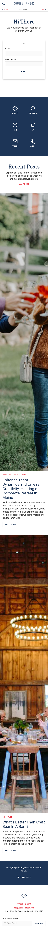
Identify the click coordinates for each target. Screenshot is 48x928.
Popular (7, 475)
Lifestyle (7, 817)
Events (16, 475)
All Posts (24, 184)
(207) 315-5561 (24, 904)
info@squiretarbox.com (24, 908)
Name (7, 49)
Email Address (12, 59)
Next (24, 72)
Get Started (24, 877)
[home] (24, 3)
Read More (11, 525)
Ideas (24, 475)
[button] (44, 3)
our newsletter (10, 919)
